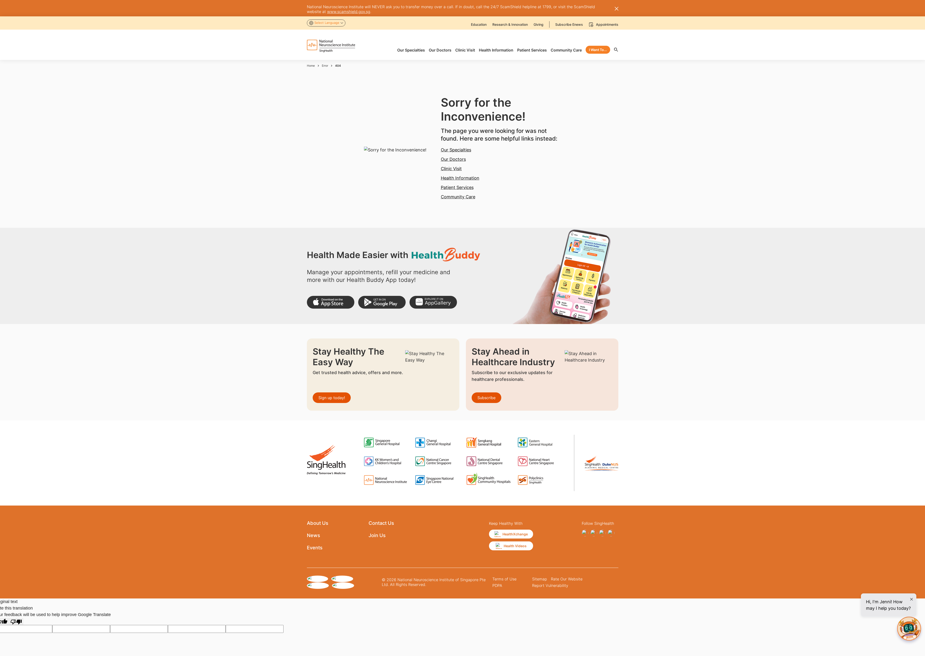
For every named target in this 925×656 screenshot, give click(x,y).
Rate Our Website (566, 579)
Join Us (377, 535)
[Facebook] (585, 533)
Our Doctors (453, 159)
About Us (317, 523)
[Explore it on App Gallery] (433, 302)
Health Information (460, 178)
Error (325, 65)
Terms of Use (504, 579)
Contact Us (381, 523)
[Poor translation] (16, 621)
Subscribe (486, 397)
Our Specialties (456, 149)
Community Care (458, 196)
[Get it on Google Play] (382, 302)
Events (315, 548)
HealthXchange (515, 534)
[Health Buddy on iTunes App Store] (330, 302)
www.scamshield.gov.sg (348, 11)
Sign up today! (331, 397)
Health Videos (515, 546)
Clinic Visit (451, 168)
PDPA (497, 585)
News (313, 535)
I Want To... (598, 50)
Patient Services (457, 187)
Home (311, 65)
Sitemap (539, 579)
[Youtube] (611, 533)
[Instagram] (593, 533)
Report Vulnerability (550, 585)
